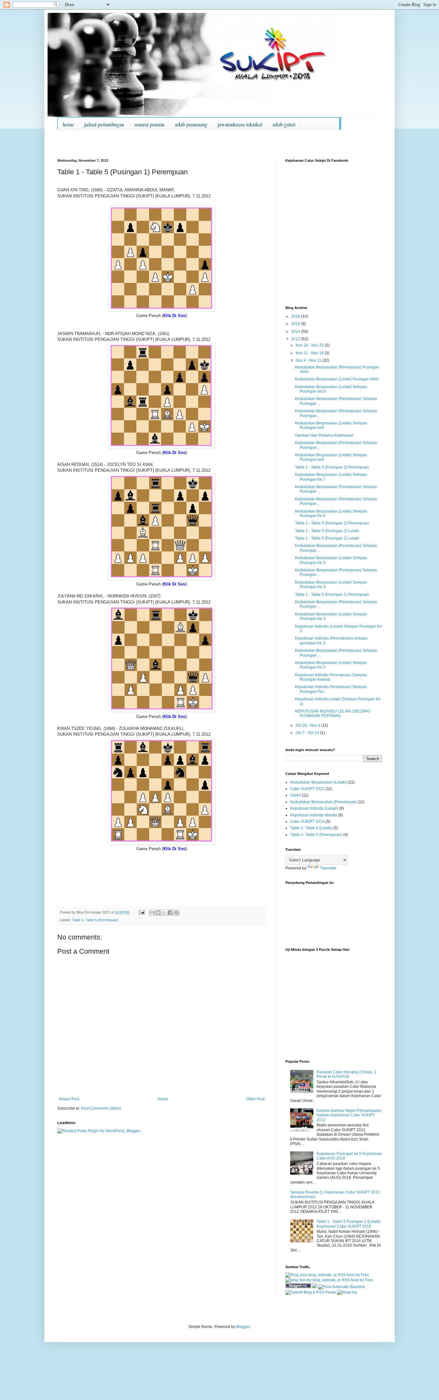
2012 (296, 339)
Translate (328, 868)
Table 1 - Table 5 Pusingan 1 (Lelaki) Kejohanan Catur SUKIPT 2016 (349, 1223)
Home (68, 124)
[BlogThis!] (158, 912)
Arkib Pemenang (191, 124)
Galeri (295, 795)
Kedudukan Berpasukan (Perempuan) (323, 802)
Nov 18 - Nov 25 (310, 345)
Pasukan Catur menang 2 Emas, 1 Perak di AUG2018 (346, 1074)
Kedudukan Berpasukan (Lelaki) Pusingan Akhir (337, 379)
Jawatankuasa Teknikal (240, 124)
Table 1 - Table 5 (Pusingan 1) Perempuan (332, 594)
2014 (296, 331)
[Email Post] (141, 912)
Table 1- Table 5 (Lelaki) (311, 828)
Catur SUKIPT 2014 (307, 821)
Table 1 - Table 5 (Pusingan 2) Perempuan (332, 523)
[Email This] (152, 912)
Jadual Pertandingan (104, 124)
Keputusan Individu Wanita (313, 815)
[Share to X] (164, 912)
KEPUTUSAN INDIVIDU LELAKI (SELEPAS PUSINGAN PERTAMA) (333, 713)
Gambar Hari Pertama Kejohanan (324, 435)
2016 (296, 324)
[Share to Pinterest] (176, 912)
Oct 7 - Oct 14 (308, 733)
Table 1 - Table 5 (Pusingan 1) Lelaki (327, 538)
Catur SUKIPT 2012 (307, 788)
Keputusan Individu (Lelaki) (314, 808)
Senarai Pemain (149, 124)
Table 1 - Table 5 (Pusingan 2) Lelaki (327, 531)
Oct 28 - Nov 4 (308, 725)
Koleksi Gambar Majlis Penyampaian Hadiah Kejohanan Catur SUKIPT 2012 (349, 1115)
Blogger (243, 1326)
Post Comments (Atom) (101, 1108)
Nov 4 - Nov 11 (309, 360)
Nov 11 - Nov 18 (310, 353)
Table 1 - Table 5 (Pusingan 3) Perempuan (332, 467)
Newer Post (69, 1099)
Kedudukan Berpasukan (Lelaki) (318, 782)
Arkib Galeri (284, 124)
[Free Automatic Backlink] (341, 1287)
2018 (296, 316)
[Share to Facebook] (170, 912)
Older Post (255, 1099)
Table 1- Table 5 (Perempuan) (95, 920)
